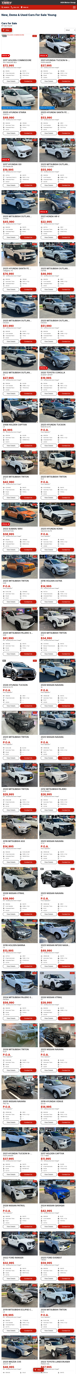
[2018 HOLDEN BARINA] (20, 931)
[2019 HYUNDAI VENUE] (57, 1087)
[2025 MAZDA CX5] (20, 1347)
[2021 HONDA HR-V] (57, 202)
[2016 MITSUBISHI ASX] (20, 827)
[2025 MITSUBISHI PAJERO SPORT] (20, 619)
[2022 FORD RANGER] (20, 1243)
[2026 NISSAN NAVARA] (57, 671)
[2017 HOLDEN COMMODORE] (20, 46)
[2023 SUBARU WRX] (20, 514)
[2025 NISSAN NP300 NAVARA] (57, 931)
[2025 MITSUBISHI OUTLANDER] (57, 150)
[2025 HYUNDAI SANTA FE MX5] (57, 98)
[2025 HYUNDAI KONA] (57, 514)
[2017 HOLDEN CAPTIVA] (57, 1139)
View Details (11, 81)
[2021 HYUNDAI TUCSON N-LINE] (57, 46)
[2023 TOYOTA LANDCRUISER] (57, 1347)
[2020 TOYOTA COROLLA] (57, 358)
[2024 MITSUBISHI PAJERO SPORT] (20, 983)
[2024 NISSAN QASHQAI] (57, 1191)
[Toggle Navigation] (74, 7)
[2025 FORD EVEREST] (57, 1243)
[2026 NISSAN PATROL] (20, 1191)
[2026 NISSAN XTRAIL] (20, 879)
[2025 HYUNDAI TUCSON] (57, 410)
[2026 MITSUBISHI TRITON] (20, 1035)
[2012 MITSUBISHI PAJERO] (57, 775)
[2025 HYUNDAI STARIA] (20, 98)
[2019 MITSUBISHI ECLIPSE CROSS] (20, 1295)
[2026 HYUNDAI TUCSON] (20, 671)
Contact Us (28, 81)
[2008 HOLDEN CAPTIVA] (20, 410)
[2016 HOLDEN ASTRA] (57, 567)
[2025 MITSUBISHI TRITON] (20, 463)
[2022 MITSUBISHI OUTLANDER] (20, 358)
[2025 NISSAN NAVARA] (57, 723)
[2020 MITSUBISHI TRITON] (20, 775)
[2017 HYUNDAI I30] (20, 150)
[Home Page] (6, 2)
